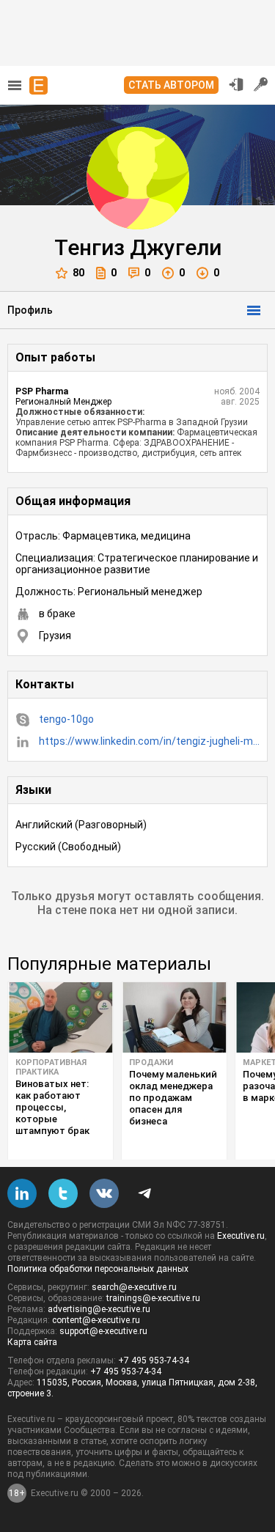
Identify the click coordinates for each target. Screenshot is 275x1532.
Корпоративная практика (51, 1067)
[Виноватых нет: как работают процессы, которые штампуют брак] (60, 1017)
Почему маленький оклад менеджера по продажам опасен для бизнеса (173, 1098)
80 (78, 273)
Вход (236, 84)
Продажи (151, 1062)
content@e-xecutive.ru (96, 1320)
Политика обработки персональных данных (97, 1269)
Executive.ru (241, 1236)
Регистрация (261, 84)
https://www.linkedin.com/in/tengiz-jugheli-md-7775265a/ (149, 741)
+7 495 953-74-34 (153, 1360)
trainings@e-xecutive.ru (153, 1298)
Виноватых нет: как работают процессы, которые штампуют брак (52, 1107)
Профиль (30, 310)
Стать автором (171, 85)
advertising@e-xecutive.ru (99, 1309)
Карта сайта (32, 1342)
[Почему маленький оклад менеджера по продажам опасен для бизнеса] (174, 1017)
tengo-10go (66, 719)
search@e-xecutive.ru (134, 1287)
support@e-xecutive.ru (103, 1331)
